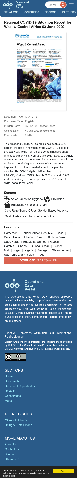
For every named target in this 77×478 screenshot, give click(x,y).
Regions (50, 12)
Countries (31, 12)
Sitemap (10, 454)
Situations (11, 12)
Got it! (63, 471)
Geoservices (13, 396)
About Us (11, 444)
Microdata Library (16, 420)
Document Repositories (20, 386)
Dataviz (10, 391)
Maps (8, 401)
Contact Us (12, 449)
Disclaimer (11, 459)
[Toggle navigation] (71, 5)
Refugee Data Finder (18, 425)
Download (38, 260)
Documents (12, 381)
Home (9, 376)
